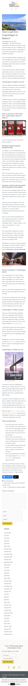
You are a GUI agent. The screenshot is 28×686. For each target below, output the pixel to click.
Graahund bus (11, 341)
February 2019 (7, 549)
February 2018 (7, 581)
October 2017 (7, 591)
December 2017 (8, 586)
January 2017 (7, 607)
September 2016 (8, 613)
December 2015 (8, 631)
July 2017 (6, 594)
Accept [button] (12, 684)
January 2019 (7, 551)
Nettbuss (20, 323)
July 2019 (6, 535)
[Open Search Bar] (12, 9)
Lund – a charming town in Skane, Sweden (14, 487)
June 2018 (6, 570)
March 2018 (7, 578)
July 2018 (6, 567)
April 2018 (6, 575)
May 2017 (6, 597)
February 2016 (7, 626)
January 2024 (7, 533)
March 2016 (7, 623)
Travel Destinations (8, 481)
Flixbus (14, 323)
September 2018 (8, 562)
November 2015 (8, 634)
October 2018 (7, 559)
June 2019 (6, 538)
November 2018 (8, 557)
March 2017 (7, 602)
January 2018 (7, 583)
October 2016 (7, 610)
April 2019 (6, 543)
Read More (17, 684)
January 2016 (7, 629)
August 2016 (7, 615)
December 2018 (8, 554)
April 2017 (6, 599)
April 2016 (6, 621)
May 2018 (6, 573)
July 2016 (6, 618)
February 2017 (7, 605)
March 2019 (7, 546)
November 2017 (8, 589)
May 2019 (6, 541)
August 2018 (7, 565)
